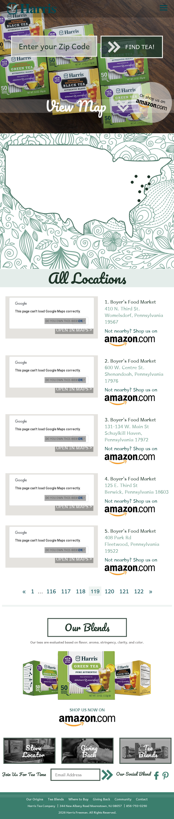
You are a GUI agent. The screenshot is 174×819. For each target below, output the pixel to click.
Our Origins (34, 799)
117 (66, 591)
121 (124, 591)
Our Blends (87, 627)
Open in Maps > (74, 329)
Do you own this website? (65, 321)
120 (109, 591)
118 (80, 591)
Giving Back (101, 799)
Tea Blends (56, 799)
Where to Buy (78, 799)
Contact (142, 799)
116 (51, 591)
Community (123, 799)
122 (139, 591)
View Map (75, 106)
